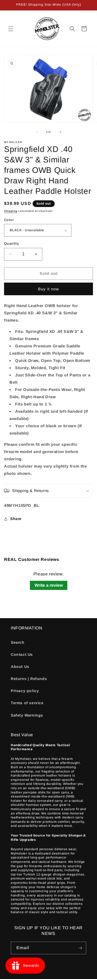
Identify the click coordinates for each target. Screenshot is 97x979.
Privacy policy (25, 691)
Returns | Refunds (29, 679)
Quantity (11, 243)
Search (18, 642)
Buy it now (48, 289)
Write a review (48, 585)
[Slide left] (37, 132)
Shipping (10, 210)
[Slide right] (60, 132)
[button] (11, 29)
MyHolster (38, 974)
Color (9, 220)
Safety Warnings (27, 715)
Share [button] (16, 519)
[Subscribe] (80, 948)
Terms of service (27, 703)
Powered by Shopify (63, 974)
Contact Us (22, 654)
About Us (20, 666)
